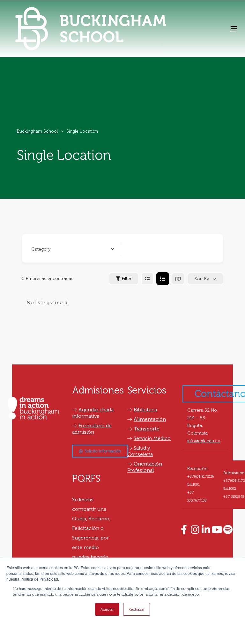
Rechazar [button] (137, 609)
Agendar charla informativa (93, 413)
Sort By (202, 279)
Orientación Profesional (144, 467)
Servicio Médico (152, 438)
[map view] (178, 278)
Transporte (147, 429)
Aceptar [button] (107, 609)
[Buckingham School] (90, 28)
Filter (126, 278)
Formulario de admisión (92, 428)
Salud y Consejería (140, 451)
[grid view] (147, 278)
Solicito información (103, 451)
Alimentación (150, 419)
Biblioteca (145, 410)
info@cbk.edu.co (203, 441)
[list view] (162, 278)
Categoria (40, 249)
